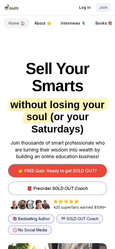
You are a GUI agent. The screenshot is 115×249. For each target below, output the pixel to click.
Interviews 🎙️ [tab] (73, 23)
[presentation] (57, 23)
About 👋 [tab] (42, 23)
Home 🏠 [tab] (17, 23)
